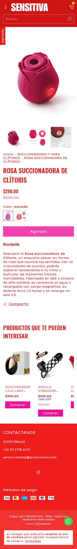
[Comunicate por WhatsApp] (68, 521)
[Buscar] (69, 19)
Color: (15, 207)
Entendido (33, 541)
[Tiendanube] (38, 524)
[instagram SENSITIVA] (38, 472)
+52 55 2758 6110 (16, 449)
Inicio (8, 154)
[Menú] (6, 7)
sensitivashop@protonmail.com (30, 457)
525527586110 (14, 442)
